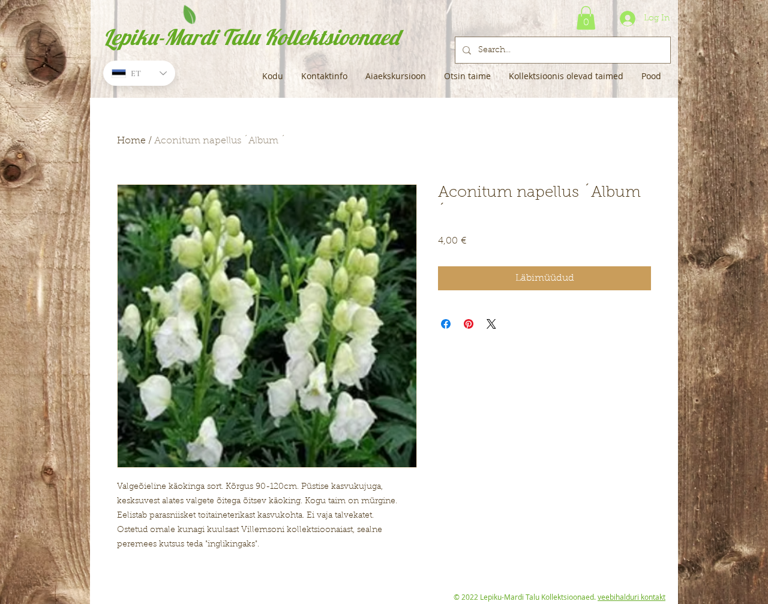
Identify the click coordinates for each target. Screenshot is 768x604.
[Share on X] (491, 324)
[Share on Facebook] (446, 324)
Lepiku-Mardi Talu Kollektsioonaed (251, 36)
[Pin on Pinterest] (468, 324)
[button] (586, 17)
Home (131, 141)
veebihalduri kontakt (631, 597)
